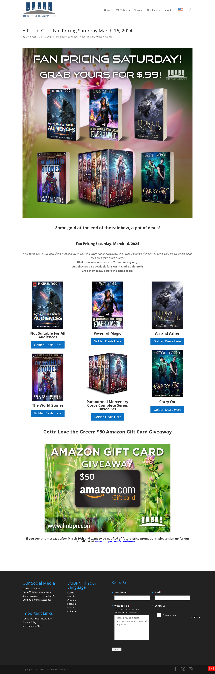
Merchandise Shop (32, 626)
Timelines (152, 10)
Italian (70, 607)
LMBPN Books (122, 10)
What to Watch (104, 36)
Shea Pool (31, 36)
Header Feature (87, 36)
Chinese (71, 611)
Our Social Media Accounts (37, 599)
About (167, 10)
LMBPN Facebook (32, 588)
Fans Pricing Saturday (66, 36)
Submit (116, 649)
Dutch (70, 592)
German (71, 600)
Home (107, 10)
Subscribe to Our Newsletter (38, 618)
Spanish (71, 603)
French (71, 596)
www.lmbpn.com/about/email (116, 541)
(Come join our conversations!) (38, 596)
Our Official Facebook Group (37, 592)
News (137, 10)
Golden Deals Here (47, 345)
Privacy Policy (30, 622)
